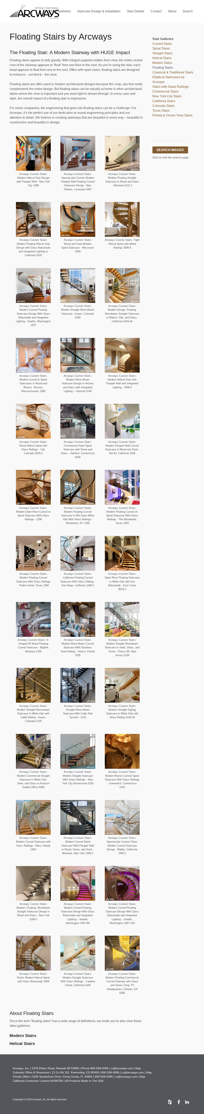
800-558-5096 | (100, 1068)
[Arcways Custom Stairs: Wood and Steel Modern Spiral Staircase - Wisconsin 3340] (77, 219)
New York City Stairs (166, 96)
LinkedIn (187, 1102)
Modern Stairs (23, 1035)
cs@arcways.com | (123, 1068)
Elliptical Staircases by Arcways (168, 79)
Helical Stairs (161, 58)
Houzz (170, 1102)
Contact (156, 11)
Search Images (170, 150)
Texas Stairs (161, 110)
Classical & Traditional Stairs (172, 72)
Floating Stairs (162, 67)
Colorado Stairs (163, 105)
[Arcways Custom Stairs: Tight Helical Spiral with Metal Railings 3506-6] (122, 219)
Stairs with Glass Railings (170, 86)
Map (138, 1068)
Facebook (178, 1102)
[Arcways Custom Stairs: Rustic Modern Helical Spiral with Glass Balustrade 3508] (33, 953)
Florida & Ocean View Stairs (172, 115)
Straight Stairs (162, 53)
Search (188, 11)
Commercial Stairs (165, 91)
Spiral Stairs (161, 48)
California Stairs (163, 101)
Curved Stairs (162, 43)
